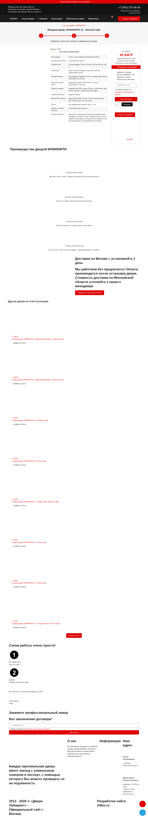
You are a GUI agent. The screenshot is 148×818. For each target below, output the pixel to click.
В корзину (127, 104)
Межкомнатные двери (75, 19)
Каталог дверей (68, 25)
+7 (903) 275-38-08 (129, 7)
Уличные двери (28, 19)
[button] (142, 804)
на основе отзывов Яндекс (69, 51)
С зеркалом (42, 19)
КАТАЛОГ (14, 19)
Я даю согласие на (124, 92)
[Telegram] (142, 812)
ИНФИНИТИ (80, 25)
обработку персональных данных (37, 729)
